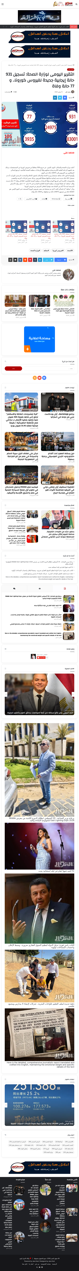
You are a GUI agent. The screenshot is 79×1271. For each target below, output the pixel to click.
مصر (58, 1152)
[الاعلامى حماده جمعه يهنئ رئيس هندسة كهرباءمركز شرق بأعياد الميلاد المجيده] (63, 301)
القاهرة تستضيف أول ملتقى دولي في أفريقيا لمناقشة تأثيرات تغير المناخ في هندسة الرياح (58, 490)
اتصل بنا (31, 1264)
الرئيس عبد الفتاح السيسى (17, 1141)
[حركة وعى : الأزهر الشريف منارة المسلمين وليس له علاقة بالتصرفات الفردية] (39, 301)
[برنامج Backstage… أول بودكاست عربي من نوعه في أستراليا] (57, 402)
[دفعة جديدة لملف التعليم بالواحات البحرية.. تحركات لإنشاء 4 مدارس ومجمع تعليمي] (68, 627)
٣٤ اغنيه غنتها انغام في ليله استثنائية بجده (60, 567)
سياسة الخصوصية (46, 1264)
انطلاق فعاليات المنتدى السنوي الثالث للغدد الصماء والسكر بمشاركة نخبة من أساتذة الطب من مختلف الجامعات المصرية (41, 1122)
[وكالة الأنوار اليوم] (63, 4)
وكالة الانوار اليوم (24, 1258)
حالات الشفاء (41, 1145)
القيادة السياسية (54, 1145)
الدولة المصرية (48, 1141)
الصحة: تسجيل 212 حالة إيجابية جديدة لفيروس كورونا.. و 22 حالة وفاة (41, 236)
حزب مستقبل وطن (15, 1145)
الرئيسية (70, 65)
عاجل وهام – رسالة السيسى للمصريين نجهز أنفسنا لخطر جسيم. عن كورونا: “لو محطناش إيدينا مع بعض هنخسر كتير (15, 311)
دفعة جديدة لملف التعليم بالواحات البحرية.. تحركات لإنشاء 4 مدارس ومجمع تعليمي (48, 573)
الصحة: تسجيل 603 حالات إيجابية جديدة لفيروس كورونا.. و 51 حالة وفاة (64, 236)
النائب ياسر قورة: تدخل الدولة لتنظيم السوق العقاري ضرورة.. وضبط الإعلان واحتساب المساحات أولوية (42, 570)
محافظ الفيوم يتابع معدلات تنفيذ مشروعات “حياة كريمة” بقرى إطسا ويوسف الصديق (16, 528)
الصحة (69, 250)
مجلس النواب (22, 1148)
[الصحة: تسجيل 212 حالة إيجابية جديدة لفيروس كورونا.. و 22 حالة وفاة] (40, 226)
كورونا (46, 1148)
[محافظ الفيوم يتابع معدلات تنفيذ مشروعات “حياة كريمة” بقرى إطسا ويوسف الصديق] (32, 529)
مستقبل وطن (68, 1152)
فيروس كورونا (57, 250)
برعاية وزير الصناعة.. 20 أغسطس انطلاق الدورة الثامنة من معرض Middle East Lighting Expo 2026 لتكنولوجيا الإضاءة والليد (33, 597)
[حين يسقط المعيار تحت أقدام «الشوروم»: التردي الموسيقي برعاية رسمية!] (57, 441)
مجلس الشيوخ (35, 1148)
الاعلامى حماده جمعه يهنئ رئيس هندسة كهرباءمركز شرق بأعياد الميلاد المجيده (63, 310)
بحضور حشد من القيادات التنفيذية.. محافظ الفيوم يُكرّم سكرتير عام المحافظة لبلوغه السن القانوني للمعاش (57, 534)
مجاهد (46, 250)
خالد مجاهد (69, 1148)
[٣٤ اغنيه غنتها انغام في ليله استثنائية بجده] (68, 608)
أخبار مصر (64, 65)
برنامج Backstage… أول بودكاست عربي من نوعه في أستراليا (59, 415)
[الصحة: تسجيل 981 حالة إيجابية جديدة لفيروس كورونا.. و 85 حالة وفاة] (16, 226)
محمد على (68, 92)
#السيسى (69, 1141)
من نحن (37, 1264)
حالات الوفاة (29, 1145)
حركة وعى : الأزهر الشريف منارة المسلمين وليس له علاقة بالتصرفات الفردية (40, 310)
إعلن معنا (24, 1264)
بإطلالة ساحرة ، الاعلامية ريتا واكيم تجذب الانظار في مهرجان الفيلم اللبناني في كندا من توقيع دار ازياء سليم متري (15, 539)
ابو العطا (58, 1141)
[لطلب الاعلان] (39, 1167)
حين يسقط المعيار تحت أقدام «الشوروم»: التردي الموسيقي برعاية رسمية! (58, 456)
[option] (39, 694)
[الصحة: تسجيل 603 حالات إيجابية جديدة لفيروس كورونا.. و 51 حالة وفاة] (63, 226)
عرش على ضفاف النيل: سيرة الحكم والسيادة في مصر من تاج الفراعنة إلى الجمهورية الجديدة (22, 456)
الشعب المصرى (67, 1145)
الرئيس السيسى (34, 1141)
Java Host (35, 1261)
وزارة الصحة (34, 250)
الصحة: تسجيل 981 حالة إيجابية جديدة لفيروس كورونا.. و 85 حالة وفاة (17, 236)
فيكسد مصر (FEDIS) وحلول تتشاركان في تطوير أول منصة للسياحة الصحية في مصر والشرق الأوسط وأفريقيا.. (21, 490)
